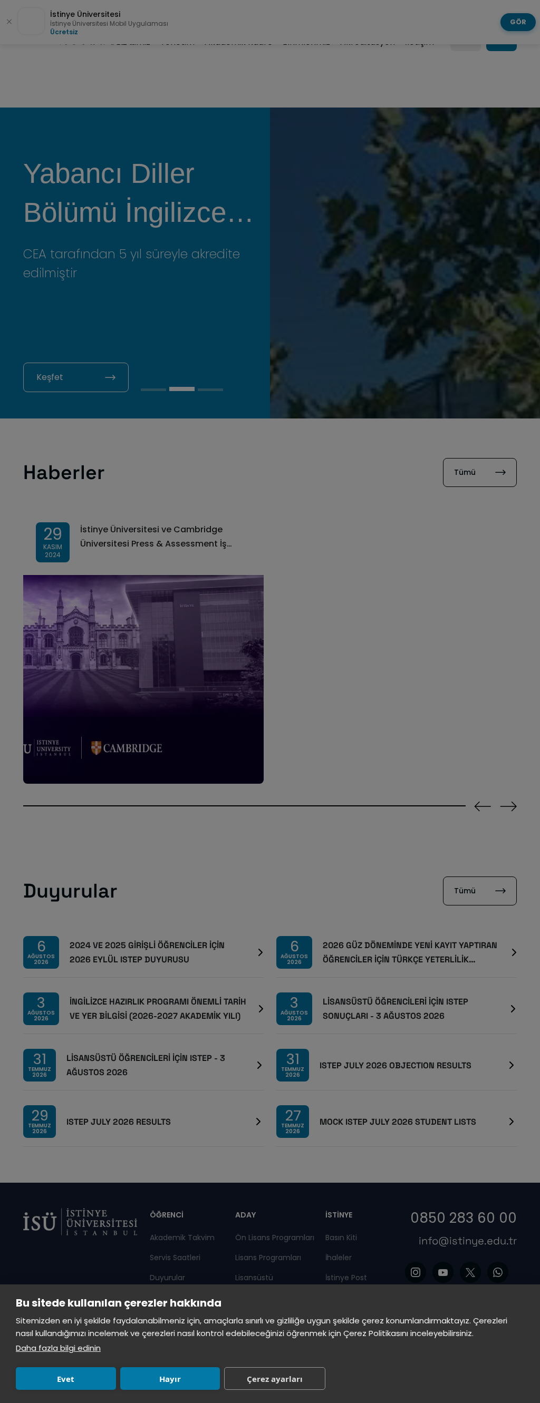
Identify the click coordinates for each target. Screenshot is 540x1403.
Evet (65, 1378)
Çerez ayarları (275, 1378)
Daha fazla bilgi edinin (58, 1347)
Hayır (170, 1378)
